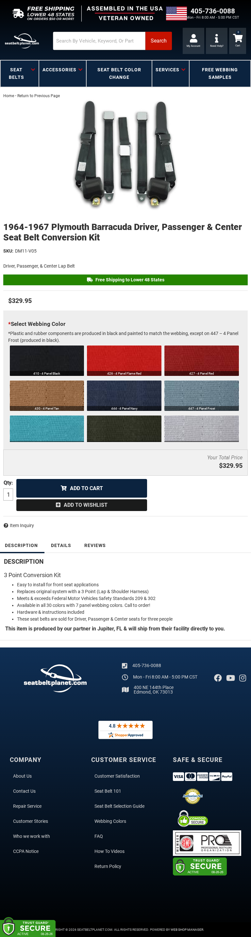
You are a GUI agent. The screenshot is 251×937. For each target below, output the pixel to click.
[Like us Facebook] (218, 678)
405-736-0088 (146, 665)
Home (8, 96)
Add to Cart (86, 488)
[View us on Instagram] (242, 678)
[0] (237, 40)
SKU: (8, 251)
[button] (112, 41)
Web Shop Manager (187, 929)
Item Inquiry (22, 525)
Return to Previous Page (38, 96)
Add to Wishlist (86, 505)
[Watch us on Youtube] (230, 678)
